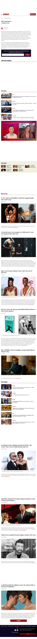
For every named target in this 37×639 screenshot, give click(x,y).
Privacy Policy (22, 630)
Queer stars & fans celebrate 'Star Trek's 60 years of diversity (16, 271)
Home (2, 18)
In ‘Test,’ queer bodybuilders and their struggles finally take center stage (17, 199)
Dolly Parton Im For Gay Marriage (21, 166)
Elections (13, 101)
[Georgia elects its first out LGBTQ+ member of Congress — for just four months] (6, 102)
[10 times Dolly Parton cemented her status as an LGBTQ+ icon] (3, 166)
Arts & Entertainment (7, 18)
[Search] (28, 14)
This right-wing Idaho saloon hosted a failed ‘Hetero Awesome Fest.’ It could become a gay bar (24, 97)
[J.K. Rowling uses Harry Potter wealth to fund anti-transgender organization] (27, 166)
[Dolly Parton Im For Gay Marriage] (15, 166)
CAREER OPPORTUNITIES (11, 626)
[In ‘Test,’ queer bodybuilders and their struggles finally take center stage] (18, 213)
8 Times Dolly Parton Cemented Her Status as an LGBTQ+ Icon (9, 167)
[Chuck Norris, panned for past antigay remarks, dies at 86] (18, 548)
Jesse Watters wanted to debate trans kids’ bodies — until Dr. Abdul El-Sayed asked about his (23, 388)
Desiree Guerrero (4, 313)
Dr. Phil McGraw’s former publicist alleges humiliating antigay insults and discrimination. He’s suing (23, 416)
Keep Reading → (15, 227)
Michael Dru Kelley (4, 588)
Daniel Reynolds (4, 201)
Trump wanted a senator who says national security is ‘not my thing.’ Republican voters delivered (23, 423)
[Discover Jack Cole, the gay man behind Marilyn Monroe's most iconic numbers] (18, 324)
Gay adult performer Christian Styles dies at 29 (20, 394)
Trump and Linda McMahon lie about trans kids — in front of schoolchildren (22, 402)
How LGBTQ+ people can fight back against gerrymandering (23, 117)
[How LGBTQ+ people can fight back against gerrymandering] (6, 116)
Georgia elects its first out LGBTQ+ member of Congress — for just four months (24, 104)
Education (13, 406)
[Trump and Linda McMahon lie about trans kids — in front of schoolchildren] (6, 400)
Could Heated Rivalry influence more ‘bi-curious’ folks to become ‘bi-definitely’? (18, 586)
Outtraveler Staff (6, 27)
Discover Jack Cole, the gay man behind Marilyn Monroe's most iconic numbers (18, 310)
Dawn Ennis (3, 274)
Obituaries (14, 393)
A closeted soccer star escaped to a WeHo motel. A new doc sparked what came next (17, 233)
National (13, 108)
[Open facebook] (15, 630)
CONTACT (2, 626)
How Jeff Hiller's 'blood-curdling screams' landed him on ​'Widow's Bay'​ (18, 351)
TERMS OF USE (34, 626)
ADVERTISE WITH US (17, 626)
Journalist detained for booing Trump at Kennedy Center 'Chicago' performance (18, 499)
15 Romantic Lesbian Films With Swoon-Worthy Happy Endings (20, 171)
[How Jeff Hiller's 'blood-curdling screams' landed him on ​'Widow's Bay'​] (18, 365)
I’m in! (27, 54)
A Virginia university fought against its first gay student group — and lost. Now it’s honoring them (23, 409)
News (13, 94)
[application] (19, 131)
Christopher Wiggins (4, 502)
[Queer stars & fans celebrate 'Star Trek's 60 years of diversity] (18, 286)
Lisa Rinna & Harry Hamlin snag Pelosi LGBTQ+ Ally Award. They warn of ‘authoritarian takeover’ (16, 446)
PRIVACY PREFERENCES (28, 626)
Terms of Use (28, 630)
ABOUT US (5, 626)
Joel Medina (3, 353)
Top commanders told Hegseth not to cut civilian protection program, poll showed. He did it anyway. (23, 111)
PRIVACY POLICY (23, 626)
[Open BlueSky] (17, 630)
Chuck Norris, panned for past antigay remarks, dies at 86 (18, 535)
